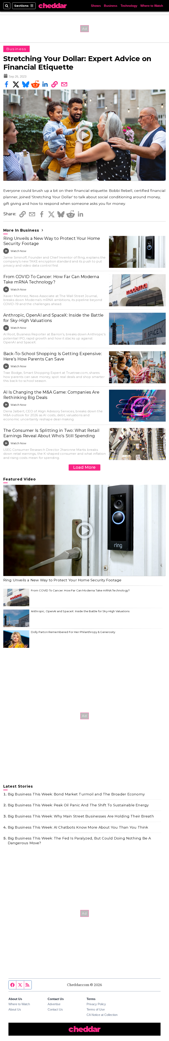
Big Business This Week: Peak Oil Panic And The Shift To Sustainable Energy (78, 805)
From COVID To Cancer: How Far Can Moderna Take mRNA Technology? (51, 279)
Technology (129, 5)
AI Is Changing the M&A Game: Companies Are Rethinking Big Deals (51, 395)
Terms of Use (96, 1009)
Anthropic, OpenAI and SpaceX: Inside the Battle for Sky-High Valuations (53, 318)
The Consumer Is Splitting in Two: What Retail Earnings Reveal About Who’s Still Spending (51, 433)
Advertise (54, 1004)
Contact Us (55, 1009)
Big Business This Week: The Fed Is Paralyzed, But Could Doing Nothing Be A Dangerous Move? (79, 840)
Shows (96, 5)
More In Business (21, 230)
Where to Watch (151, 5)
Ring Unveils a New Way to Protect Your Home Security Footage (51, 241)
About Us (14, 1009)
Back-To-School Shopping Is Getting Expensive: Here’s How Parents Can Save (52, 356)
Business (110, 5)
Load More (84, 467)
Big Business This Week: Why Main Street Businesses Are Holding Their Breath (81, 816)
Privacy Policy (96, 1004)
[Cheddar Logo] (52, 6)
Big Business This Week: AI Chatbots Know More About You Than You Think (78, 827)
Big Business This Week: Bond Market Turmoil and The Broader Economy (76, 794)
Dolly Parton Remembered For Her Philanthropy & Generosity (73, 632)
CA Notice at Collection (102, 1015)
